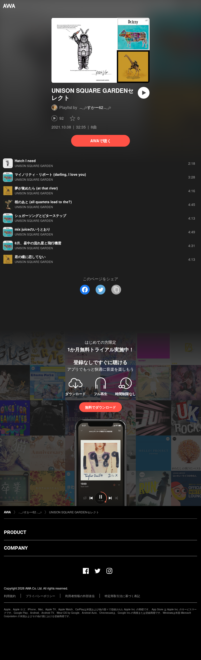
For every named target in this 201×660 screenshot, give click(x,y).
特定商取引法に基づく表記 (122, 596)
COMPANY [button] (16, 548)
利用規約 (10, 596)
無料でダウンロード (100, 407)
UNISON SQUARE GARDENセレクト (74, 512)
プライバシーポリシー (40, 596)
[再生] (144, 93)
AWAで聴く (100, 140)
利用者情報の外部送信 (80, 596)
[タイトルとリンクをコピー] (116, 290)
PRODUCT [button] (15, 532)
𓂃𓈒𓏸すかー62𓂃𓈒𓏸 (95, 107)
